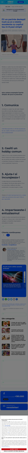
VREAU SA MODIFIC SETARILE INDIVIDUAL (14, 451)
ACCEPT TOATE (14, 449)
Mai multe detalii (7, 425)
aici (8, 432)
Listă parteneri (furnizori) (5, 446)
